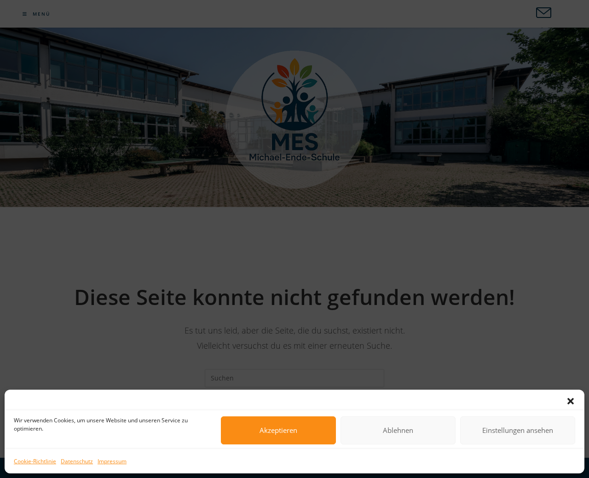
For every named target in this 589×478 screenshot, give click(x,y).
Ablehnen (398, 430)
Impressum (112, 461)
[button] (570, 401)
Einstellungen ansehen (517, 430)
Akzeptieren (278, 430)
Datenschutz (77, 461)
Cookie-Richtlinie (35, 461)
